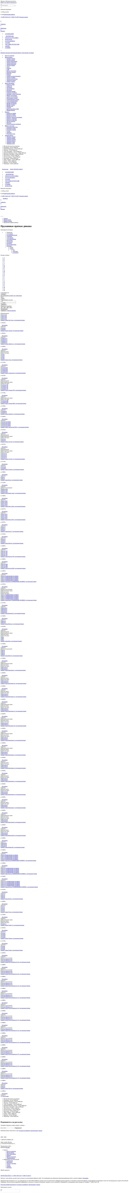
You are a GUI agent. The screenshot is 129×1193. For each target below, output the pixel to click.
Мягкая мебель (8, 57)
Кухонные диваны (11, 129)
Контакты (9, 1167)
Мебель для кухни (9, 125)
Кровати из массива (12, 120)
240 (7, 307)
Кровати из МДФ (11, 114)
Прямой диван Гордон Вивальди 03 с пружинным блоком (15, 962)
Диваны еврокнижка (12, 61)
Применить (3, 304)
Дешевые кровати (11, 139)
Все (11, 307)
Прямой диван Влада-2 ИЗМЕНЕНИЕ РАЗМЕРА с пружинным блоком (19, 873)
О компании (10, 1160)
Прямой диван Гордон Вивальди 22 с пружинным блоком (15, 1030)
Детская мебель (10, 88)
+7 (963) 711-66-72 (14, 17)
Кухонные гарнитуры (12, 127)
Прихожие (9, 90)
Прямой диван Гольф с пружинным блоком (12, 950)
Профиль (5, 198)
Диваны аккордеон (11, 62)
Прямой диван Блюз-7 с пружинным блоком (12, 531)
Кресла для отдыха (11, 70)
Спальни (9, 107)
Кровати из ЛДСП (11, 116)
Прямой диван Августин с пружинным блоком (13, 320)
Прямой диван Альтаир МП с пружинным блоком (13, 403)
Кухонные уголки (11, 128)
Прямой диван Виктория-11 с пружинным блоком (13, 696)
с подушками (10, 237)
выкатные (9, 246)
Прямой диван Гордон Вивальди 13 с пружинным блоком (15, 997)
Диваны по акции (11, 80)
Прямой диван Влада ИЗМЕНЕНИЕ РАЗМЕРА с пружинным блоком (18, 860)
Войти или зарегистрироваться (8, 2)
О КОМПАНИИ (9, 34)
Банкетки (9, 73)
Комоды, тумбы (11, 84)
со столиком (10, 233)
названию (3, 294)
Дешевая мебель (9, 135)
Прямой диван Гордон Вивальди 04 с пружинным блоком (15, 974)
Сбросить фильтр (11, 310)
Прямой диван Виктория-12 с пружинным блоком (13, 711)
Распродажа (5, 169)
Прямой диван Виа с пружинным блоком (11, 641)
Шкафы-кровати (11, 110)
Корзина (3, 30)
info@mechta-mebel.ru (9, 14)
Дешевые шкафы (11, 138)
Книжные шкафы (11, 91)
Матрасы (9, 122)
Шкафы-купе (10, 106)
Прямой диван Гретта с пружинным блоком (12, 1088)
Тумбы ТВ (9, 86)
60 (1, 307)
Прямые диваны (11, 81)
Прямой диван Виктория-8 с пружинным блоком (13, 822)
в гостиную (15, 252)
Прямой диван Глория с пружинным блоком (12, 938)
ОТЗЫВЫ (7, 47)
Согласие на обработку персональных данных (28, 1184)
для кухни (15, 251)
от (1, 301)
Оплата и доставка (11, 1163)
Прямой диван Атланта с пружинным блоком (12, 469)
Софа (8, 69)
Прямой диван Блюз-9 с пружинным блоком (12, 543)
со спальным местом (12, 235)
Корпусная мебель (9, 83)
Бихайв (8, 1147)
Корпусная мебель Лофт (13, 109)
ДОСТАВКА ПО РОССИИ (12, 44)
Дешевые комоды (11, 141)
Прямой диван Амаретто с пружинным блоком (13, 414)
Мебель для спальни (12, 95)
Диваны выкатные (11, 64)
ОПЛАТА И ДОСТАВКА (11, 37)
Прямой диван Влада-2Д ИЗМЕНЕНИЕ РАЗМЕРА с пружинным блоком (19, 887)
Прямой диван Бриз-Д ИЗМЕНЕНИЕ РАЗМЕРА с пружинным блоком (19, 600)
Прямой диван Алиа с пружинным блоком (11, 359)
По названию (4, 295)
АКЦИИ (7, 46)
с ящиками (9, 236)
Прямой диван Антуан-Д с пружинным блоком (13, 459)
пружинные (10, 241)
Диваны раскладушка (12, 79)
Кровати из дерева (11, 113)
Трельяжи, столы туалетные (14, 94)
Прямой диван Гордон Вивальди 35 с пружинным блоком (15, 1066)
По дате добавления (17, 295)
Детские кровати (11, 121)
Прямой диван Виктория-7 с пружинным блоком (13, 807)
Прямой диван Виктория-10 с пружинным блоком (13, 683)
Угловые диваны (11, 58)
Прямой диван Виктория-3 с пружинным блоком (13, 755)
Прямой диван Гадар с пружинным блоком (12, 912)
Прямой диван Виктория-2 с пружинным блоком (13, 740)
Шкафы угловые (11, 104)
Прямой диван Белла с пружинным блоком (12, 480)
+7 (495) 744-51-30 (5, 17)
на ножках (9, 243)
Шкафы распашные (11, 103)
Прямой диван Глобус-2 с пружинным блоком (12, 925)
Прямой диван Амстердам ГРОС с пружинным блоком (15, 427)
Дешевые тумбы (11, 142)
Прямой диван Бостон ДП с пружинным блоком (13, 556)
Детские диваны (11, 65)
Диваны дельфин (11, 77)
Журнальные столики (12, 98)
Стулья (8, 131)
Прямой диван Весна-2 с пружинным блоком (12, 624)
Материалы (9, 1162)
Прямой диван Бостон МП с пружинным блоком (13, 568)
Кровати (7, 112)
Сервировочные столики (13, 99)
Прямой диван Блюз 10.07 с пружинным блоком (13, 519)
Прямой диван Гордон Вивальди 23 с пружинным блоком (15, 1042)
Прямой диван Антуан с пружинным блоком (12, 441)
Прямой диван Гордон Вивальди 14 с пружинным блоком (15, 1008)
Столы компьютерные (12, 100)
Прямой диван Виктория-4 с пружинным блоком (13, 768)
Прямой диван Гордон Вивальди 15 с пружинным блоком (15, 1020)
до (1, 303)
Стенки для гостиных (12, 96)
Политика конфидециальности (8, 1184)
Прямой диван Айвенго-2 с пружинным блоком (13, 344)
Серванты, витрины (12, 92)
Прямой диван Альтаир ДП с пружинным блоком (13, 390)
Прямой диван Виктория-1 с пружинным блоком (13, 670)
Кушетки (9, 68)
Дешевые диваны (11, 136)
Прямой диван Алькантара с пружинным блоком (13, 373)
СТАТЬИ (7, 42)
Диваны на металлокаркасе (13, 76)
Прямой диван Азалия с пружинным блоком (12, 330)
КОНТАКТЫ (8, 39)
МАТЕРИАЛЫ (10, 36)
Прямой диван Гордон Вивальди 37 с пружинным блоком (15, 1078)
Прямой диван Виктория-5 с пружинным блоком (13, 781)
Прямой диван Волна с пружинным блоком (12, 898)
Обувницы (9, 87)
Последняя (5, 1096)
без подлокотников (11, 244)
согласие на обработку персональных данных (30, 1130)
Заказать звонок (24, 17)
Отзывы (9, 1166)
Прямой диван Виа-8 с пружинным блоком (12, 655)
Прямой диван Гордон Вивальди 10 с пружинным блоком (15, 985)
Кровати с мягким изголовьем (14, 117)
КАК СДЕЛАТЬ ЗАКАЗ (16, 169)
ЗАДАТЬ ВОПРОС (10, 41)
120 (4, 307)
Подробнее (4, 325)
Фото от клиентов (9, 55)
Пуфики (9, 74)
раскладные (10, 240)
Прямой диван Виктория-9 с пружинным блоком (13, 835)
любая (2, 298)
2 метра (11, 248)
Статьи (8, 1164)
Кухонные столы (11, 133)
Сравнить (3, 201)
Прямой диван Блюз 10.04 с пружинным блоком (13, 506)
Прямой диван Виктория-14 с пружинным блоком (13, 725)
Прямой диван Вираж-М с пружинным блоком (12, 847)
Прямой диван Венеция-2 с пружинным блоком (13, 613)
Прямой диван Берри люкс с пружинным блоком (13, 493)
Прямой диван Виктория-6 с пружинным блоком (13, 794)
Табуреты (9, 132)
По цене (9, 295)
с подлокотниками (11, 239)
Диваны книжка (11, 60)
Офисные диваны (11, 72)
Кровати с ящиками (12, 118)
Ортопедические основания (14, 124)
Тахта (8, 66)
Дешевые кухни (11, 143)
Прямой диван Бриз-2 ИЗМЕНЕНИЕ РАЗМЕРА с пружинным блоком (18, 581)
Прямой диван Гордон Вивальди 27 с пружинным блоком (15, 1054)
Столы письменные (12, 102)
